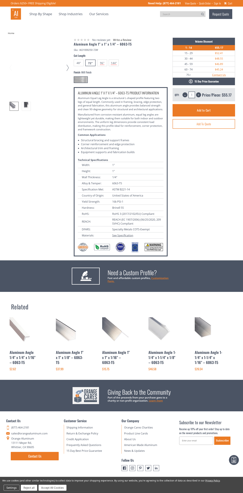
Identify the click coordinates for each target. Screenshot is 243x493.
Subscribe (222, 440)
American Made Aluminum (140, 445)
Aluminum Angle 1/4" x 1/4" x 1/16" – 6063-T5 (22, 357)
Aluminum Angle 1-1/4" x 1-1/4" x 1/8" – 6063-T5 (162, 357)
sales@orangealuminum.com (29, 433)
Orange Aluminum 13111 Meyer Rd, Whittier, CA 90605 (22, 443)
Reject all (29, 488)
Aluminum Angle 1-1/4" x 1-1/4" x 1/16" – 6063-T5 (208, 357)
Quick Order (205, 3)
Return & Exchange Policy (82, 433)
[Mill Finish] (81, 79)
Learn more (156, 400)
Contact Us (219, 75)
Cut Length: (80, 56)
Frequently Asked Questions (83, 445)
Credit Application (77, 439)
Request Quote (220, 14)
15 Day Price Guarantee (207, 81)
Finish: (82, 72)
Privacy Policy (212, 480)
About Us (130, 439)
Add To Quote (204, 124)
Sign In (217, 3)
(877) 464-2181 (172, 3)
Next (68, 64)
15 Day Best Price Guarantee (84, 451)
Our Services (99, 14)
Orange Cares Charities (138, 427)
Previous (11, 64)
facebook (124, 468)
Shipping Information (79, 427)
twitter (148, 468)
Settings (11, 488)
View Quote (190, 3)
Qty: (177, 95)
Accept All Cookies (52, 488)
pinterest (140, 468)
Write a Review (122, 40)
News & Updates (134, 451)
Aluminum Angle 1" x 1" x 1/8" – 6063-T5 (69, 357)
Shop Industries (71, 14)
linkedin (156, 468)
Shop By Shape (40, 14)
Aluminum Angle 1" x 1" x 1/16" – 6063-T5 (116, 357)
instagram (132, 468)
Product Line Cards (136, 433)
